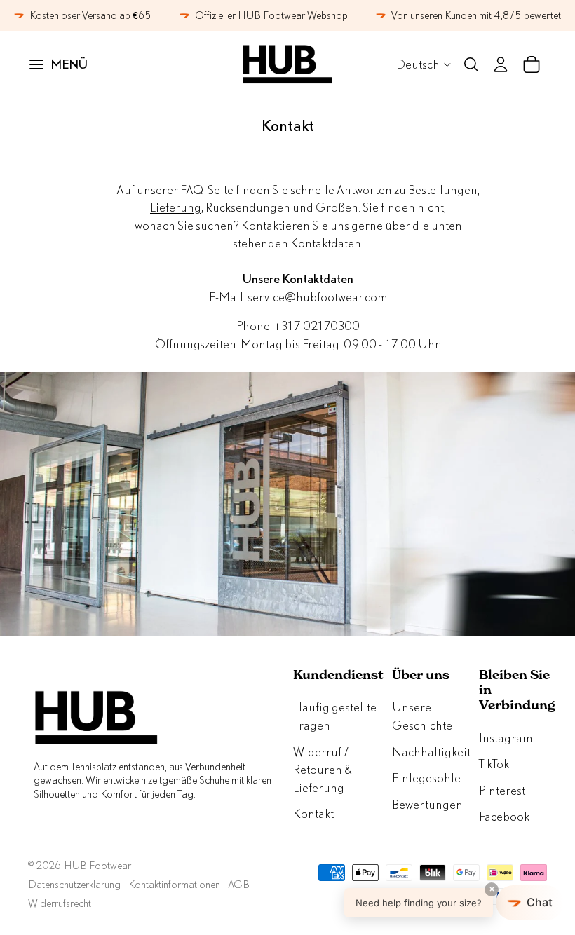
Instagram (506, 737)
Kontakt (313, 813)
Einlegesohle (426, 777)
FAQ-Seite (207, 189)
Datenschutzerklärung (74, 884)
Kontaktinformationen (174, 884)
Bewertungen (427, 804)
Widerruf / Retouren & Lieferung (322, 769)
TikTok (494, 763)
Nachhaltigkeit (431, 751)
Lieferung (175, 207)
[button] (454, 903)
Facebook (504, 816)
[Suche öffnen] (471, 64)
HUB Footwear (97, 865)
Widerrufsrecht (59, 903)
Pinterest (502, 790)
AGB (239, 884)
